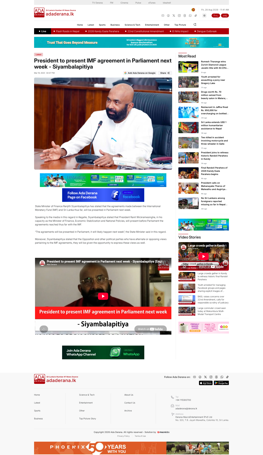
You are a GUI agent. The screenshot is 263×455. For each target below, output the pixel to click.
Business (38, 418)
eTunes (152, 2)
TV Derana (97, 2)
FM (111, 2)
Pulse (138, 2)
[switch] (204, 15)
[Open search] (195, 24)
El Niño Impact (166, 31)
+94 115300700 (183, 400)
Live (43, 31)
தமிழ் (225, 15)
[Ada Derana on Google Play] (221, 383)
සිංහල (216, 15)
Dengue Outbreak (192, 31)
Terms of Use (140, 436)
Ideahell (167, 2)
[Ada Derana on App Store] (206, 383)
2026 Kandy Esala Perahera (88, 31)
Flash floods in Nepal (53, 31)
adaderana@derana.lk (186, 408)
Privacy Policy (123, 436)
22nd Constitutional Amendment (131, 31)
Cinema (124, 2)
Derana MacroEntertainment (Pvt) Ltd (202, 418)
